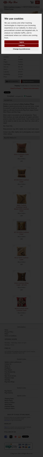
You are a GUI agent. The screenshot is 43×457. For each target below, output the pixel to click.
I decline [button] (22, 45)
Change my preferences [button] (21, 49)
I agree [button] (21, 42)
